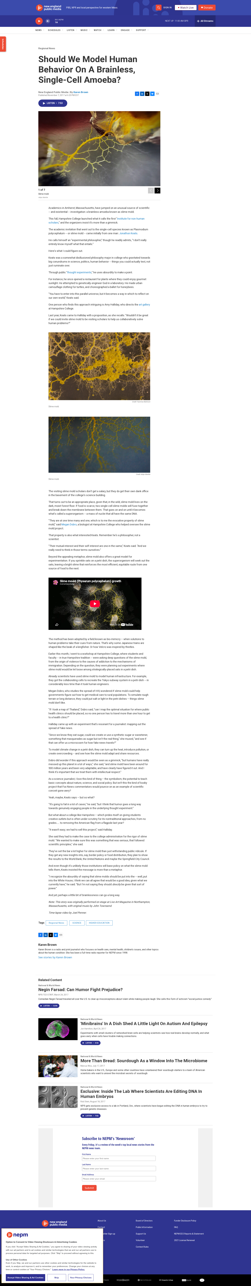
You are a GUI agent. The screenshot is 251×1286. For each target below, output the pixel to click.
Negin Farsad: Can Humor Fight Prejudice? (80, 989)
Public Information (144, 1227)
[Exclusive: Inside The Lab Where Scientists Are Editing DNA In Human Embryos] (58, 1097)
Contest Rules (142, 1247)
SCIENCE (76, 923)
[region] (52, 1255)
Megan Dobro (69, 524)
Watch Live (187, 7)
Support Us (141, 1234)
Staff (100, 1247)
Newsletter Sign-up (106, 1234)
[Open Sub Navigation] (44, 30)
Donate (208, 7)
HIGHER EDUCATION (99, 923)
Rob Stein (84, 1101)
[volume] (47, 21)
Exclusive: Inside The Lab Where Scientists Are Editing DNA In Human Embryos (141, 1094)
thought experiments (79, 272)
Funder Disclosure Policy (185, 1221)
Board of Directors (144, 1221)
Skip (56, 1277)
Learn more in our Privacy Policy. (68, 1269)
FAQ (176, 1227)
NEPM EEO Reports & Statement (189, 1234)
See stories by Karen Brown (55, 957)
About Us (102, 1221)
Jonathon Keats (128, 233)
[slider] (52, 20)
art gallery (144, 304)
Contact (101, 1227)
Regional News (46, 48)
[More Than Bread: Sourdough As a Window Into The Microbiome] (58, 1066)
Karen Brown (80, 92)
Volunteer (140, 1240)
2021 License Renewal (184, 1240)
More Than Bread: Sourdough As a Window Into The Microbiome (143, 1060)
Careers (101, 1240)
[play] (39, 21)
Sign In (167, 7)
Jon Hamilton (86, 1029)
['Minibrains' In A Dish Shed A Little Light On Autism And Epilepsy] (58, 1029)
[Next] (157, 190)
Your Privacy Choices (81, 1277)
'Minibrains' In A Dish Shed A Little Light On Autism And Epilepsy (143, 1023)
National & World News (49, 985)
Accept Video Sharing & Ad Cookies (25, 1277)
